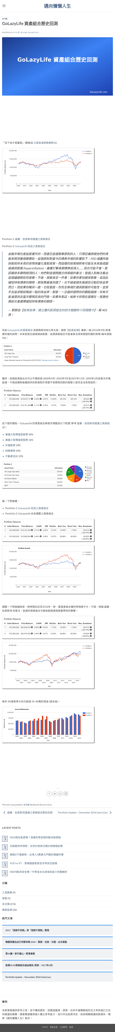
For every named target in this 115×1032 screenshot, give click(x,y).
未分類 (4, 19)
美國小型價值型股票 (16, 439)
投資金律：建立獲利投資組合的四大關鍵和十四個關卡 (58, 310)
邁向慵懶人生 (57, 6)
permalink (47, 804)
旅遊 (4, 898)
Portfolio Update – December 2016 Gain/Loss (83, 812)
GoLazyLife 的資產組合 (20, 330)
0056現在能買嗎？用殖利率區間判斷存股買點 (35, 837)
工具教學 (7, 892)
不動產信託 (11, 456)
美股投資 (7, 909)
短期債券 (10, 450)
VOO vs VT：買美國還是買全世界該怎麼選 (33, 863)
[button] (4, 5)
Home (45, 1027)
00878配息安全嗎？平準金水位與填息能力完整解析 (38, 871)
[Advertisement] (57, 120)
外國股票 (10, 445)
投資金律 (74, 330)
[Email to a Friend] (60, 793)
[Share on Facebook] (49, 793)
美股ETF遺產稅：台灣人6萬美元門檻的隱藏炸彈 (37, 854)
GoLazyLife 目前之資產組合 (30, 246)
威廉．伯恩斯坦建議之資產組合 (32, 239)
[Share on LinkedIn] (65, 793)
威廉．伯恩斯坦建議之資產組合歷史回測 (30, 812)
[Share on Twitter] (54, 793)
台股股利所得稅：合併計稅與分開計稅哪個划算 (36, 845)
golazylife (33, 32)
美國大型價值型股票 (16, 434)
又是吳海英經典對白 (45, 142)
